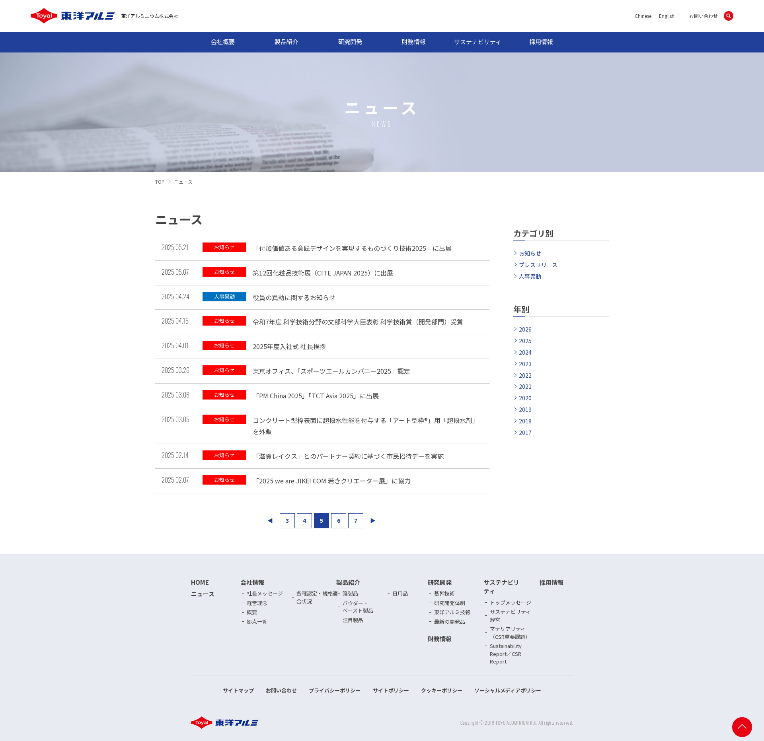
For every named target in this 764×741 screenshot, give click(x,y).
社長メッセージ (265, 593)
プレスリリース (538, 265)
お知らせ (530, 253)
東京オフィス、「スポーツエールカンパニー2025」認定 (331, 371)
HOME (200, 582)
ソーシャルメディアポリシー (507, 690)
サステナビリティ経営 (510, 615)
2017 (525, 432)
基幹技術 (444, 593)
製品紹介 (286, 41)
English (666, 15)
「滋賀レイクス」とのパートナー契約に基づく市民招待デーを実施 (348, 456)
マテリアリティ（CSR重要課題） (510, 632)
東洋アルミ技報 (452, 612)
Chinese (643, 15)
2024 (525, 352)
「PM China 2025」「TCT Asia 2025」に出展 (316, 395)
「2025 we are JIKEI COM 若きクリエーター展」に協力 (332, 480)
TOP (160, 181)
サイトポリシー (391, 690)
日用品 (400, 593)
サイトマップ (238, 690)
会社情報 (252, 582)
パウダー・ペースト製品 (358, 607)
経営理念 (257, 603)
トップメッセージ (510, 602)
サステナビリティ (477, 41)
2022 (525, 375)
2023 (525, 364)
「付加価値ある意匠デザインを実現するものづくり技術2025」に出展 (352, 248)
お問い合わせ (703, 15)
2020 (525, 398)
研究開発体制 (449, 603)
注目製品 (353, 620)
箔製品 (350, 593)
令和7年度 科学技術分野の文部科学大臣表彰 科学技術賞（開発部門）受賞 (358, 321)
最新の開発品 (449, 621)
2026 (525, 329)
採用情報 (541, 41)
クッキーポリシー (441, 690)
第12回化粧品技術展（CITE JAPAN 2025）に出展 (323, 272)
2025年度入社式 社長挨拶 (289, 346)
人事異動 (530, 276)
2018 (525, 421)
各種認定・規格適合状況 (317, 597)
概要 (252, 612)
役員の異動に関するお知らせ (294, 297)
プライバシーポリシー (335, 690)
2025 (525, 341)
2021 (525, 386)
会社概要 (223, 41)
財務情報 (414, 41)
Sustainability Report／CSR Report (506, 653)
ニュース (202, 594)
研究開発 (350, 41)
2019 (525, 409)
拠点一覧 (257, 621)
